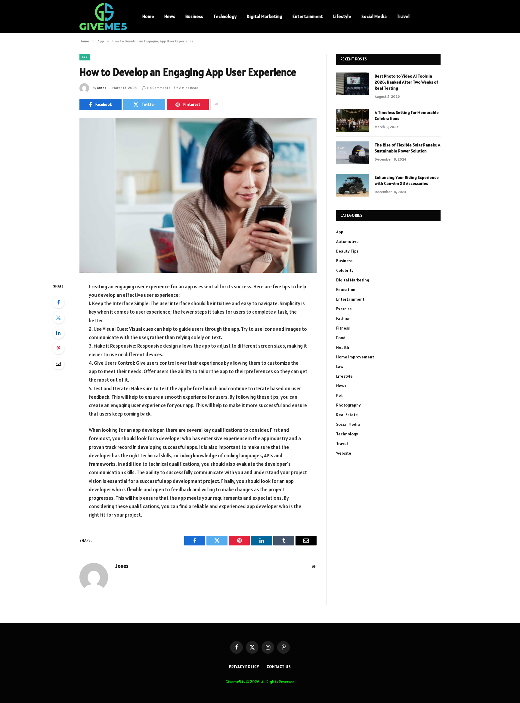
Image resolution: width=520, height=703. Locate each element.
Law (339, 366)
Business (194, 16)
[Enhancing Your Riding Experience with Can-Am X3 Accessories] (352, 185)
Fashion (343, 318)
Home (148, 16)
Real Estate (347, 414)
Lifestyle (342, 16)
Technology (225, 16)
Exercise (344, 309)
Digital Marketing (264, 16)
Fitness (343, 328)
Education (345, 289)
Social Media (374, 16)
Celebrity (345, 270)
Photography (348, 405)
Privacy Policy (244, 666)
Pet (339, 395)
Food (340, 337)
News (169, 16)
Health (342, 347)
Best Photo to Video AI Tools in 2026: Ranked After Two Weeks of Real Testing (406, 82)
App (85, 57)
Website (343, 453)
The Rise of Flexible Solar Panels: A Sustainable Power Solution (407, 148)
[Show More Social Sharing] (216, 104)
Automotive (347, 241)
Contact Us (279, 666)
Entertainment (307, 16)
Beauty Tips (347, 251)
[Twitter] (58, 318)
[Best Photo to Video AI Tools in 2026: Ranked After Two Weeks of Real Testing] (352, 83)
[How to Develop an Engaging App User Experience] (198, 195)
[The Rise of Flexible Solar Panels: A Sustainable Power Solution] (352, 152)
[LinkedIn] (58, 333)
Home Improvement (355, 357)
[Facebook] (58, 302)
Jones (101, 87)
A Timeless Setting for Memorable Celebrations (407, 115)
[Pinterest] (58, 348)
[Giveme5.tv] (103, 16)
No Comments (158, 87)
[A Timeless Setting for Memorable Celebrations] (352, 120)
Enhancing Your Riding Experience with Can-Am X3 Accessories (407, 180)
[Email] (58, 364)
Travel (403, 16)
